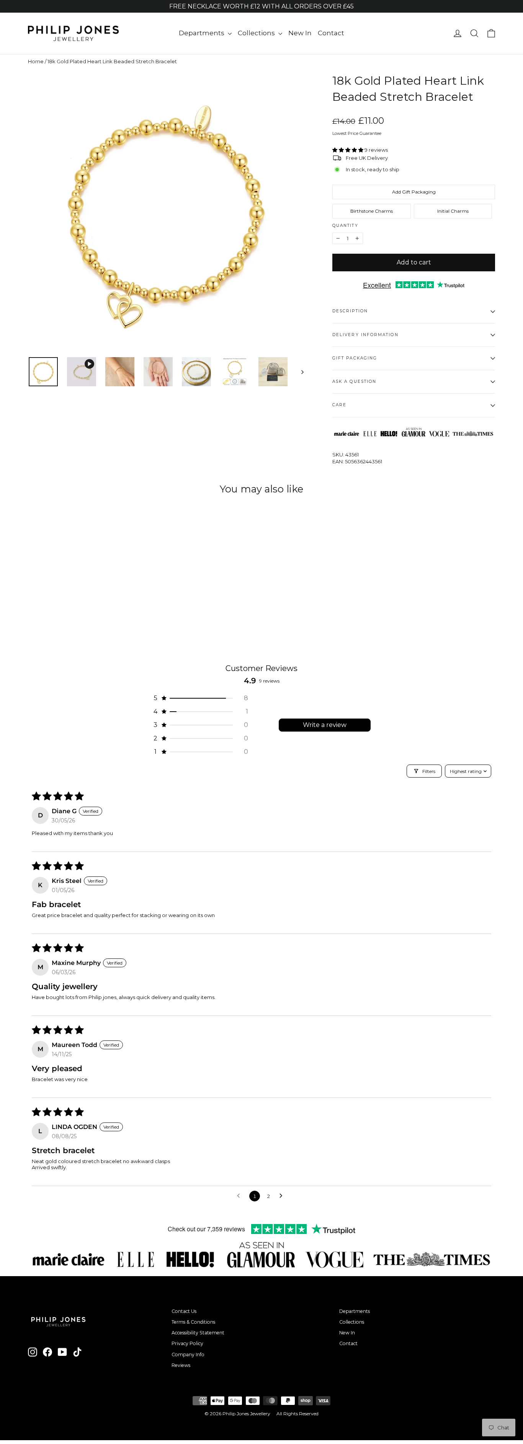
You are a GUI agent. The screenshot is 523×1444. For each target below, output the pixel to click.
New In (300, 33)
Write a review (324, 725)
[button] (348, 150)
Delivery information (365, 334)
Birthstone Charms (371, 211)
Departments (202, 33)
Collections (257, 33)
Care (339, 404)
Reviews (181, 1365)
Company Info (188, 1354)
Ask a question (354, 381)
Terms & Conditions (193, 1322)
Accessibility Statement (198, 1333)
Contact (331, 33)
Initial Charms (453, 211)
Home (36, 61)
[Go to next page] (283, 1196)
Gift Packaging (354, 358)
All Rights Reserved (297, 1413)
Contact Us (184, 1311)
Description (350, 310)
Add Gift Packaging (414, 192)
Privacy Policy (187, 1343)
